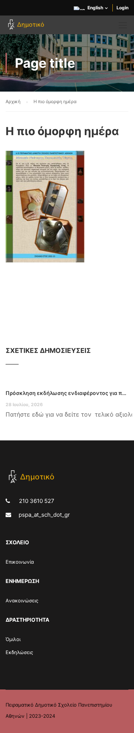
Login (122, 7)
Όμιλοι (13, 639)
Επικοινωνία (20, 562)
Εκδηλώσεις (19, 652)
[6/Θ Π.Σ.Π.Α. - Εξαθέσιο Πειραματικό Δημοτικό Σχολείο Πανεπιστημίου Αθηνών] (27, 26)
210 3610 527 (35, 500)
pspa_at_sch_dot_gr (44, 514)
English (95, 7)
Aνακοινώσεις (22, 600)
